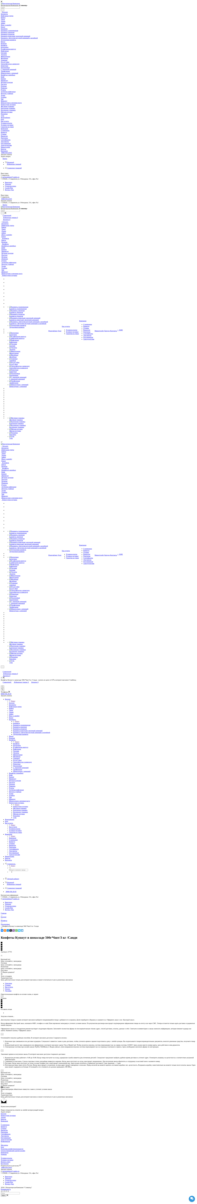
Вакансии (4, 1130)
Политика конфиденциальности (12, 1149)
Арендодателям (6, 1139)
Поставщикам (6, 1138)
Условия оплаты (6, 1158)
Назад (13, 701)
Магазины (4, 1145)
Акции (3, 1117)
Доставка (8, 991)
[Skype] (19, 930)
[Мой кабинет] (2, 669)
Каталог (12, 703)
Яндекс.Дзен (9, 190)
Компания (12, 838)
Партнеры (4, 1132)
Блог (2, 1147)
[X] (10, 930)
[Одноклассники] (5, 930)
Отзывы (8, 985)
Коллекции (5, 1164)
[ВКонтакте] (2, 930)
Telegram (8, 184)
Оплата (7, 989)
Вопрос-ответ (5, 1162)
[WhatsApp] (16, 930)
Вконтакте (8, 182)
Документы (5, 1136)
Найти (3, 1195)
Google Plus (9, 188)
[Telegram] (22, 930)
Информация (5, 1141)
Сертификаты (5, 1134)
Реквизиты (4, 1152)
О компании (5, 1125)
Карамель (16, 723)
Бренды (3, 1119)
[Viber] (13, 930)
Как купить (13, 827)
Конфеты (16, 743)
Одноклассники (10, 186)
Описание (8, 983)
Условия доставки (7, 1160)
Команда (4, 1127)
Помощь (4, 1154)
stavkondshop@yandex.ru (10, 177)
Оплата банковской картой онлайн (13, 1151)
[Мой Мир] (8, 930)
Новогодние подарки (20, 806)
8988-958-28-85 (6, 153)
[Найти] (2, 10)
